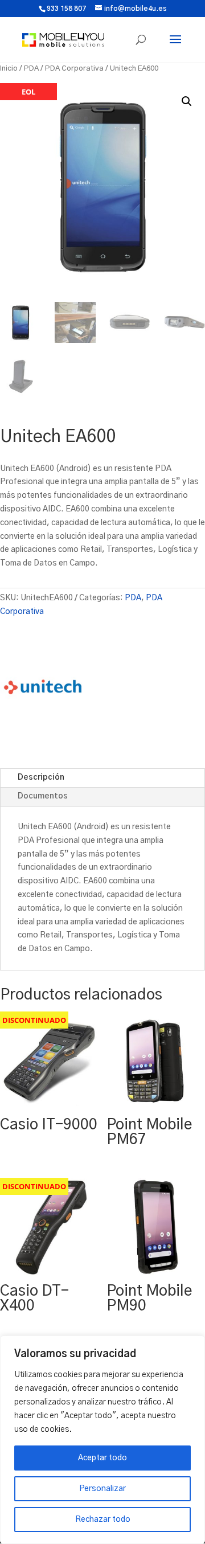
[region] (102, 1440)
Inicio (9, 68)
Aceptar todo (102, 1458)
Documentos (43, 796)
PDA (31, 68)
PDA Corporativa (74, 68)
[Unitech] (42, 689)
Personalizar (102, 1489)
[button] (187, 101)
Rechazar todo (102, 1519)
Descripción (41, 777)
